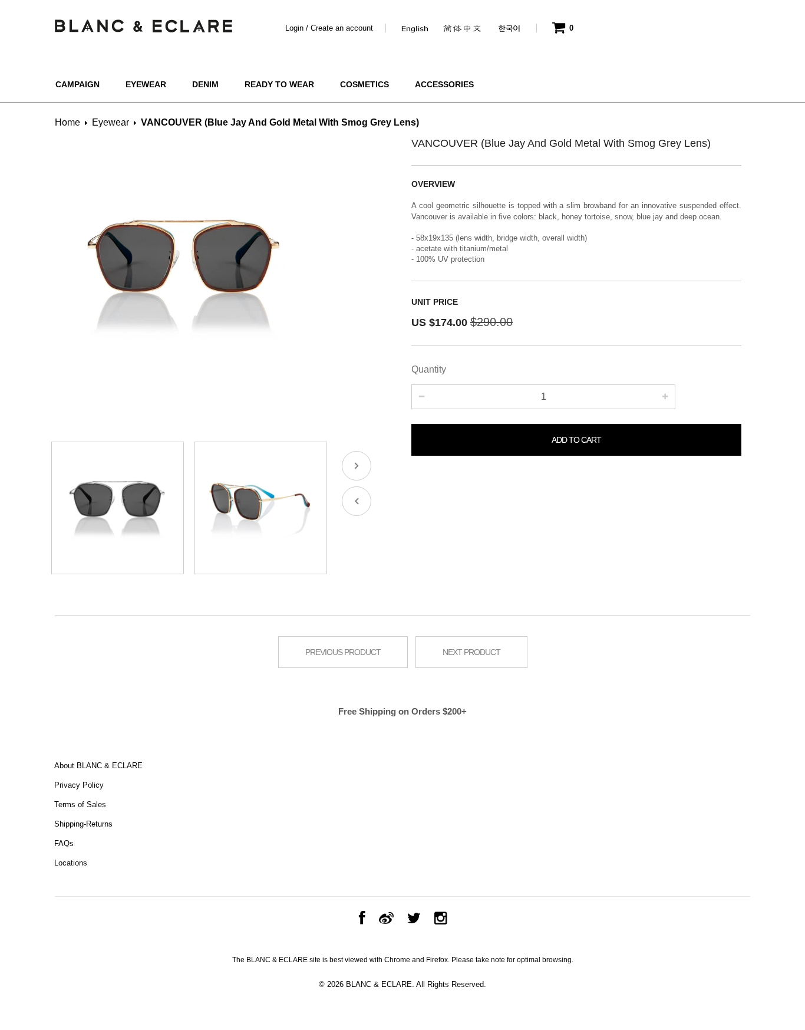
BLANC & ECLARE (379, 984)
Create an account (342, 28)
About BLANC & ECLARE (98, 765)
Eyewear (110, 122)
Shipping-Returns (83, 824)
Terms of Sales (80, 804)
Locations (70, 862)
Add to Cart (576, 440)
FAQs (64, 843)
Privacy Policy (79, 785)
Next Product (471, 652)
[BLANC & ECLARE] (143, 23)
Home (67, 122)
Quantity (428, 369)
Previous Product (343, 652)
